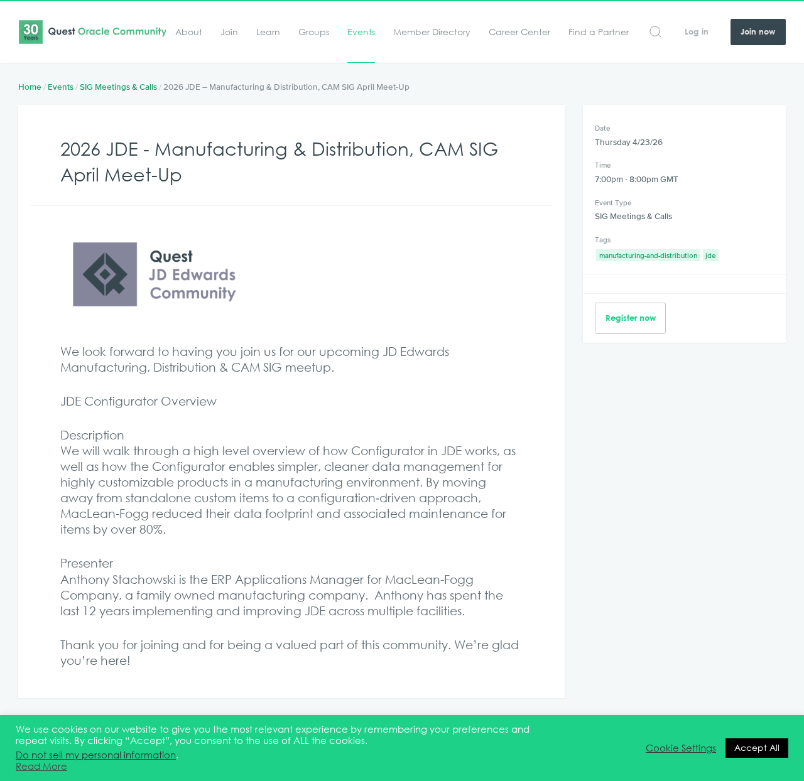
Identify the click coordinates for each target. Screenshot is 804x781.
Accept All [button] (757, 747)
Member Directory (431, 32)
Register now (631, 318)
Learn (268, 32)
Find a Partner (598, 32)
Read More (41, 766)
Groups (313, 32)
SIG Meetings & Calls (118, 87)
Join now (758, 32)
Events (361, 32)
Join (229, 32)
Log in (697, 32)
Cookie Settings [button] (681, 748)
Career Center (519, 32)
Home (29, 87)
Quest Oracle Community (92, 32)
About (188, 32)
